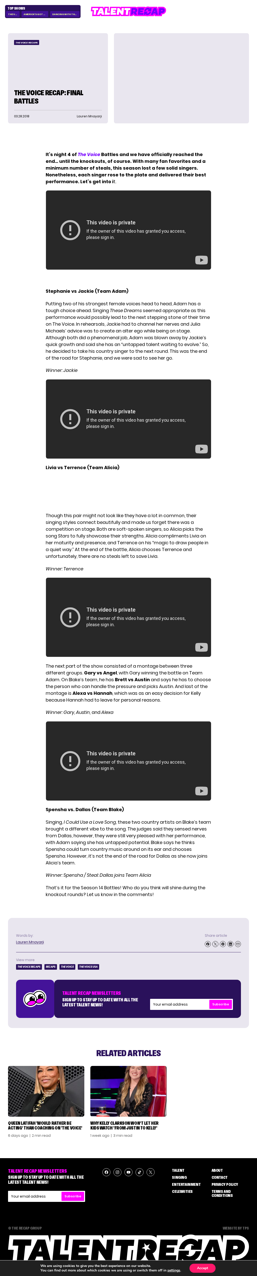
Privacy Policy (225, 1184)
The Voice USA (88, 967)
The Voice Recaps (27, 42)
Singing (179, 1177)
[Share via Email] (238, 944)
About (217, 1170)
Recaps (50, 967)
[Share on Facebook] (208, 944)
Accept (202, 1268)
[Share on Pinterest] (223, 944)
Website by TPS (236, 1228)
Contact (220, 1177)
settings (173, 1270)
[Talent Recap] (128, 11)
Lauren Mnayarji (30, 942)
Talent (178, 1170)
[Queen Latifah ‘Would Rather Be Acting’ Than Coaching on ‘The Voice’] (46, 1091)
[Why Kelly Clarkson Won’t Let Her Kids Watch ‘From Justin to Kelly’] (128, 1091)
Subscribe (220, 1004)
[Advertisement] (128, 491)
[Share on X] (215, 944)
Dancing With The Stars (66, 14)
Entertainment (186, 1184)
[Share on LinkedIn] (230, 944)
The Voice (14, 14)
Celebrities (182, 1191)
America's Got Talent (36, 14)
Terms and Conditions (222, 1193)
